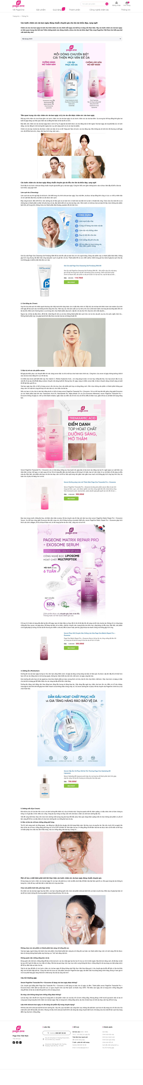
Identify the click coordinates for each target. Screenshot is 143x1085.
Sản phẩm (41, 10)
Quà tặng (57, 10)
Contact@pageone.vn (82, 1047)
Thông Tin (25, 16)
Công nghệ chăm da (99, 10)
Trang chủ (16, 16)
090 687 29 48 (81, 1045)
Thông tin (125, 10)
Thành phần (74, 10)
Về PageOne (18, 10)
